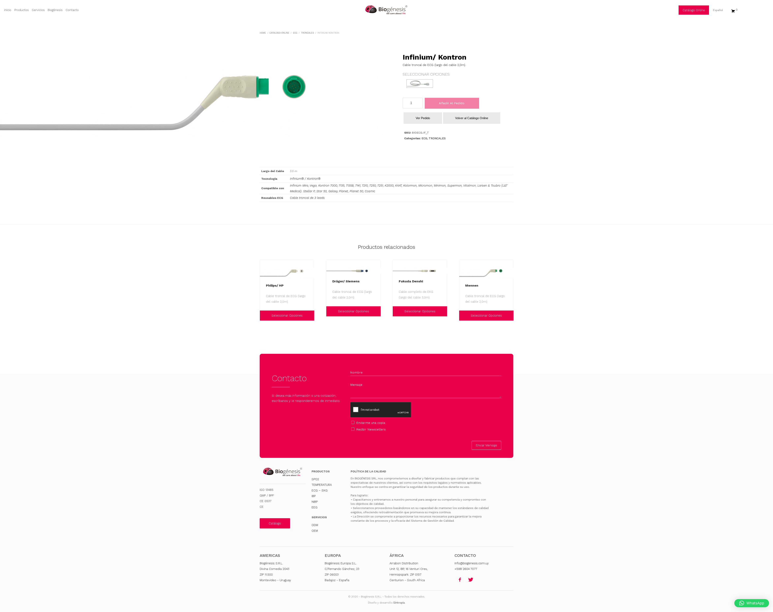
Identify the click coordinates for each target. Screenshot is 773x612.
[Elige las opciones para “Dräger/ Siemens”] (330, 311)
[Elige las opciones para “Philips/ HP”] (264, 316)
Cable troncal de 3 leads (307, 198)
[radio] (420, 83)
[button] (751, 603)
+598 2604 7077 (466, 569)
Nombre (356, 372)
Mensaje (356, 385)
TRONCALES (437, 138)
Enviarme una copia (370, 423)
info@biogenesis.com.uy (472, 563)
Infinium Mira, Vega (303, 185)
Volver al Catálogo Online (471, 118)
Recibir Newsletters (371, 429)
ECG (424, 138)
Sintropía (399, 602)
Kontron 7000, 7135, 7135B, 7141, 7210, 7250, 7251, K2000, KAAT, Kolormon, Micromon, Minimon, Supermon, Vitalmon (397, 185)
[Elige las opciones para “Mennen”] (463, 316)
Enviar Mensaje (486, 445)
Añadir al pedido (451, 103)
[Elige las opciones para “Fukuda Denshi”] (397, 311)
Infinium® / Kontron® (305, 179)
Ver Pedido (423, 118)
